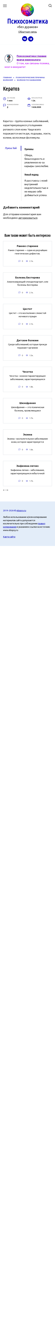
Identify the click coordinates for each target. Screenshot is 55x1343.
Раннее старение (27, 246)
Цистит (27, 309)
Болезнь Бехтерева (27, 277)
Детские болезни (27, 340)
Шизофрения (27, 403)
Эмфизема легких (27, 466)
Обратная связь (27, 31)
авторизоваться (27, 218)
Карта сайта (9, 537)
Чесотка (27, 371)
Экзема (27, 434)
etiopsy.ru (21, 510)
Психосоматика (27, 21)
